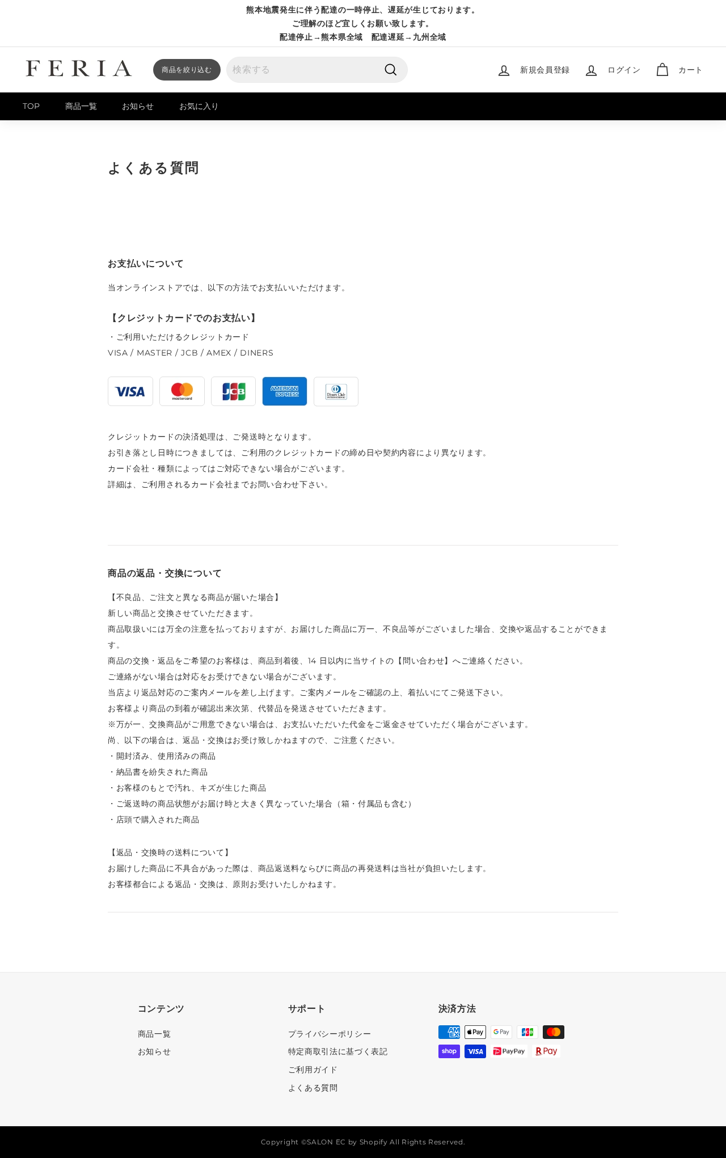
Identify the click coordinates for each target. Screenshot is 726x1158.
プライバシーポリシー (330, 1034)
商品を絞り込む (187, 69)
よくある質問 (313, 1088)
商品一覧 (81, 106)
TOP (31, 106)
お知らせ (138, 106)
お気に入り (199, 106)
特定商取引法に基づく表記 (338, 1051)
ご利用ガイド (313, 1069)
